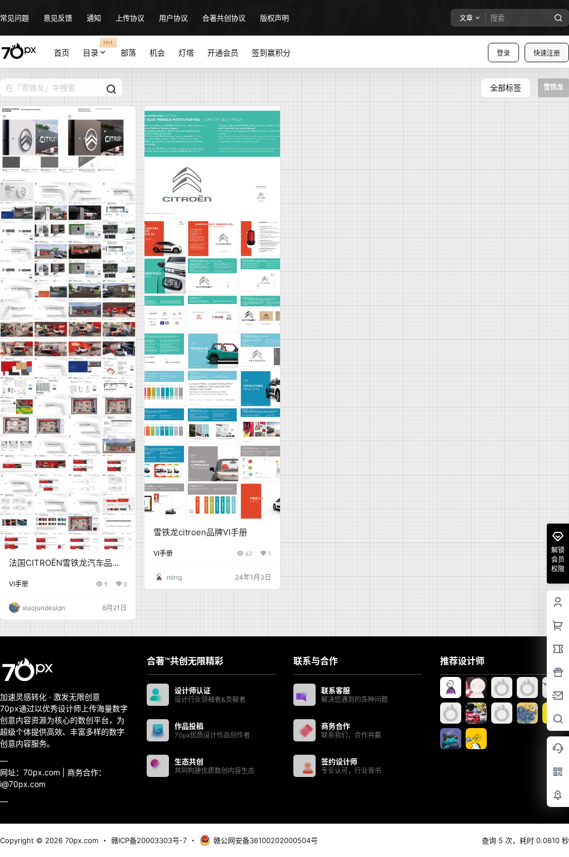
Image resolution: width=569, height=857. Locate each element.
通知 (94, 17)
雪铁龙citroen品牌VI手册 (200, 532)
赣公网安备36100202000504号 (265, 840)
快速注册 (546, 53)
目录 (98, 47)
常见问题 (14, 17)
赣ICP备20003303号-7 (149, 840)
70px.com (80, 840)
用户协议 (173, 17)
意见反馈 (57, 17)
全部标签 (505, 87)
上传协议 (130, 17)
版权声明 (274, 17)
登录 (503, 53)
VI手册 (18, 584)
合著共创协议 (224, 17)
